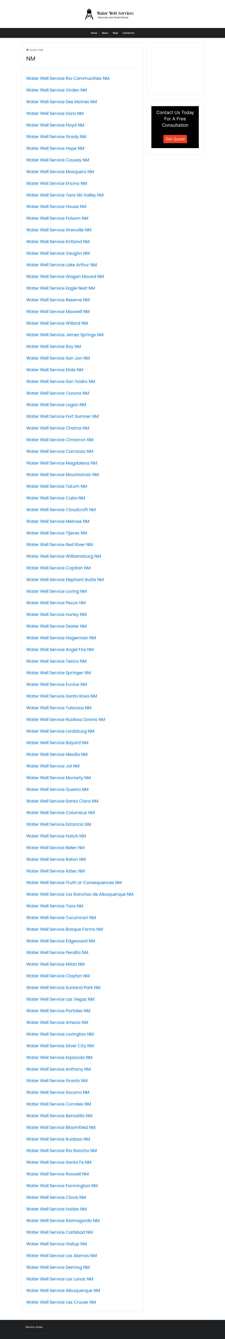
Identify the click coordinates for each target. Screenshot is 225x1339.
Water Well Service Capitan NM (58, 568)
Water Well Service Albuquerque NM (63, 1290)
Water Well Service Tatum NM (56, 486)
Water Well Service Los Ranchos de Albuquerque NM (79, 894)
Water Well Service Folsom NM (57, 218)
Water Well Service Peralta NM (57, 952)
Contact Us (128, 33)
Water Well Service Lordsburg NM (60, 731)
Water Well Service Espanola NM (59, 1057)
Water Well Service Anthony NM (58, 1069)
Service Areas (33, 1327)
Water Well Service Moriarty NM (58, 778)
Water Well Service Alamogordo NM (62, 1220)
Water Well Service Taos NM (54, 906)
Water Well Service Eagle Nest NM (60, 288)
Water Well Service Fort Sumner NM (62, 416)
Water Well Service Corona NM (57, 393)
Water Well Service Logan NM (56, 405)
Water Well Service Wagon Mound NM (65, 276)
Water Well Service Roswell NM (57, 1174)
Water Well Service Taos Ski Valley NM (65, 195)
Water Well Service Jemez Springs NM (65, 335)
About (105, 33)
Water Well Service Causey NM (57, 160)
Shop (115, 33)
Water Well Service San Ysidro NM (60, 381)
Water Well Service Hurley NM (56, 614)
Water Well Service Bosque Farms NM (64, 929)
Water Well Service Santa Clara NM (62, 801)
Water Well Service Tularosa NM (58, 708)
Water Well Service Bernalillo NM (59, 1116)
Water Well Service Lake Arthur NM (61, 265)
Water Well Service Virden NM (56, 90)
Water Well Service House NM (56, 206)
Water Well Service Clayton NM (58, 976)
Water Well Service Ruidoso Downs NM (65, 719)
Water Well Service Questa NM (57, 789)
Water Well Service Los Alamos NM (61, 1256)
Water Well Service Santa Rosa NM (61, 696)
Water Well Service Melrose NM (57, 521)
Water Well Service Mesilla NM (57, 754)
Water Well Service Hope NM (55, 148)
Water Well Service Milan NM (55, 964)
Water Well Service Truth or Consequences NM (74, 882)
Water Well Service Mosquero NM (60, 172)
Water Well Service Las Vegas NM (60, 999)
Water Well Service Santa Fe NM (58, 1162)
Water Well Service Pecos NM (56, 603)
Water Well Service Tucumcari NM (61, 918)
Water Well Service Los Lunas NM (59, 1279)
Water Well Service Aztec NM (55, 871)
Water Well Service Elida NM (54, 370)
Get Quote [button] (175, 139)
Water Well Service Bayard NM (57, 743)
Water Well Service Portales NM (58, 1011)
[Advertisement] (176, 68)
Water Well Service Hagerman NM (61, 638)
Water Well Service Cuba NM (55, 498)
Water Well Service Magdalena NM (61, 463)
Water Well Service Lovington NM (60, 1034)
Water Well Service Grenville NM (58, 230)
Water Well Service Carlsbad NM (59, 1232)
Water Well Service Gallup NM (56, 1244)
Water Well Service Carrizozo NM (59, 451)
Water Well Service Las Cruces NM (61, 1302)
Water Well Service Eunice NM (56, 684)
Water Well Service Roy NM (53, 346)
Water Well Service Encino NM (56, 183)
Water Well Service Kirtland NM (58, 242)
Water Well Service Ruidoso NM (58, 1139)
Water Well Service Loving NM (56, 591)
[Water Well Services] (112, 14)
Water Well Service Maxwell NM (58, 311)
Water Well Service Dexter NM (56, 626)
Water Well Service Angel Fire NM (60, 649)
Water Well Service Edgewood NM (60, 941)
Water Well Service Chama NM (57, 428)
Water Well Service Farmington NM (62, 1186)
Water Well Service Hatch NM (56, 836)
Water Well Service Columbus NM (60, 813)
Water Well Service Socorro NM (57, 1092)
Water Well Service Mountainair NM (62, 475)
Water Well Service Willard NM (57, 323)
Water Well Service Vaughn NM (58, 253)
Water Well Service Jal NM (53, 766)
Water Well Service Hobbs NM (56, 1209)
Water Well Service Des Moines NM (61, 102)
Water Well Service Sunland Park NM (63, 987)
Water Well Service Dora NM (55, 113)
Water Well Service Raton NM (56, 859)
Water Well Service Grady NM (56, 137)
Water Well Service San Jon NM (58, 358)
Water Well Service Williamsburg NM (63, 556)
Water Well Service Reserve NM (58, 300)
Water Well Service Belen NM (55, 848)
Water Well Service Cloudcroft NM (61, 510)
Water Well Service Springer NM (58, 673)
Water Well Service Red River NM (59, 544)
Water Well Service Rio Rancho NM (61, 1151)
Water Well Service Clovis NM (56, 1197)
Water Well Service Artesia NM (57, 1022)
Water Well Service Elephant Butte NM (65, 580)
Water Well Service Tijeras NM (56, 533)
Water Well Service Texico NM (56, 661)
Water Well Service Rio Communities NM (67, 78)
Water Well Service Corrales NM (58, 1104)
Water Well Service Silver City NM (60, 1046)
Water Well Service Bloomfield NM (61, 1127)
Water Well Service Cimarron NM (60, 440)
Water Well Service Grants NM (57, 1081)
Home (94, 33)
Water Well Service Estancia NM (58, 824)
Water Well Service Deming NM (58, 1267)
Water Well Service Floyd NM (55, 125)
